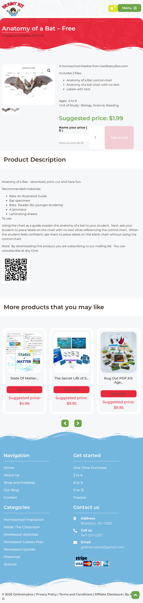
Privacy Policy (46, 594)
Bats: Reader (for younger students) (36, 205)
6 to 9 (78, 483)
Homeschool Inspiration (24, 520)
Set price (24, 390)
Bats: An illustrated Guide (28, 196)
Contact (10, 497)
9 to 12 (78, 490)
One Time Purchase (90, 468)
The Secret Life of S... (71, 378)
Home (9, 468)
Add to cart (119, 137)
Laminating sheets (23, 214)
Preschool (12, 557)
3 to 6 (77, 475)
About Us (11, 475)
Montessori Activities (21, 535)
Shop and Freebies (19, 483)
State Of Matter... (24, 378)
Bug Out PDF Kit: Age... (118, 380)
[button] (49, 70)
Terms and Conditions (75, 594)
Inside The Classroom (22, 527)
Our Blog (11, 490)
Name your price (73, 129)
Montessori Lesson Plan (23, 542)
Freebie (25, 35)
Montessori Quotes (19, 549)
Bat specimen (19, 200)
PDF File (38, 35)
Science (10, 564)
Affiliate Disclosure (109, 594)
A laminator (17, 209)
